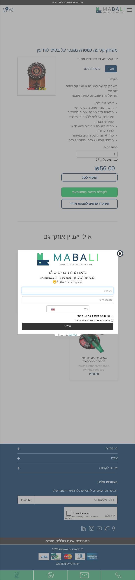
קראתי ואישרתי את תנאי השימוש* (92, 320)
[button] (68, 326)
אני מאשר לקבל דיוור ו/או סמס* (93, 316)
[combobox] (51, 309)
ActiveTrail (73, 335)
